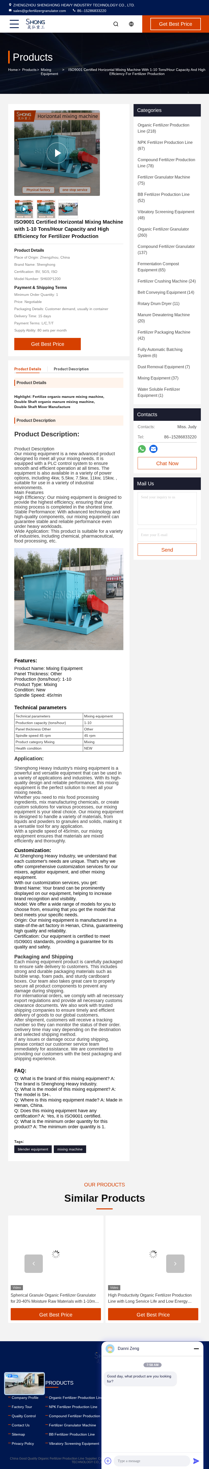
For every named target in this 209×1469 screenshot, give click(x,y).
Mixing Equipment (49, 72)
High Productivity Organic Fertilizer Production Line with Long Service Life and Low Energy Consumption (150, 1299)
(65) (158, 267)
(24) (167, 281)
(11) (158, 303)
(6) (160, 352)
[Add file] (108, 1460)
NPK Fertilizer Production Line (73, 1407)
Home (13, 70)
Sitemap (18, 1434)
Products (29, 70)
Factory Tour (22, 1407)
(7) (164, 367)
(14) (166, 292)
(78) (166, 163)
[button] (33, 1264)
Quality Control (24, 1416)
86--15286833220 (91, 11)
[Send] (196, 1460)
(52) (164, 197)
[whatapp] (142, 449)
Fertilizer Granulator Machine (72, 1425)
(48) (166, 215)
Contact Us (21, 1425)
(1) (159, 392)
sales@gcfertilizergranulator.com (39, 11)
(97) (165, 145)
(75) (164, 180)
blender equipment (33, 1149)
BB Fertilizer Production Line (72, 1434)
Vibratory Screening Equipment (74, 1443)
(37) (158, 378)
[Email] (153, 449)
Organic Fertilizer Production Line (76, 1398)
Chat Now (167, 463)
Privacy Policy (23, 1443)
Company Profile (25, 1398)
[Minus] (196, 1349)
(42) (164, 335)
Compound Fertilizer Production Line (78, 1416)
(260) (163, 232)
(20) (164, 318)
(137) (166, 249)
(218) (163, 128)
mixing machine (70, 1149)
